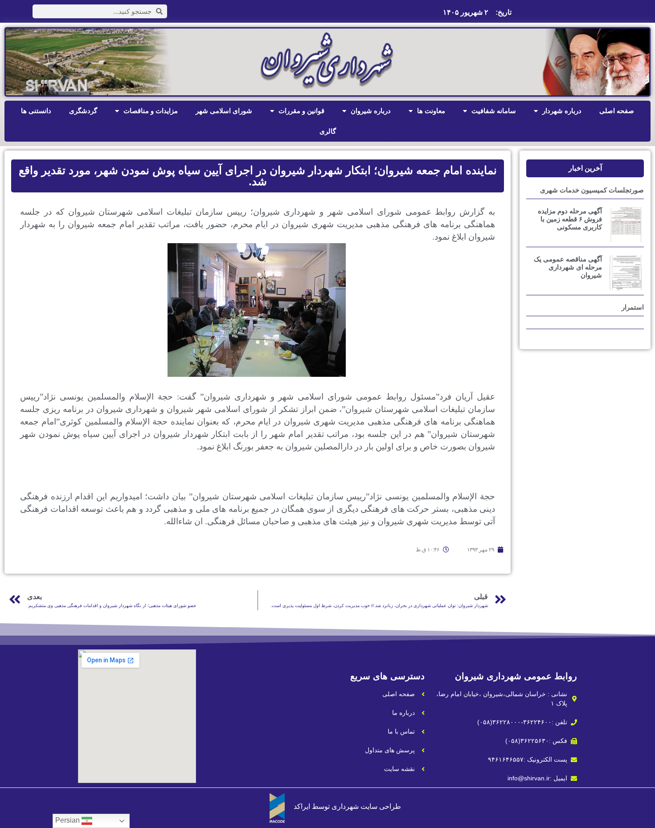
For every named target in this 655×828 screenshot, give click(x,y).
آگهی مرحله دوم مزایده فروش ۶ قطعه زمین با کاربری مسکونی (570, 219)
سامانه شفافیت (493, 110)
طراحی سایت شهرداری (366, 806)
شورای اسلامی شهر (224, 110)
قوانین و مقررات (301, 110)
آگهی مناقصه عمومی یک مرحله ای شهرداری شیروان (568, 267)
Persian (68, 820)
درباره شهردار (561, 110)
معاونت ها (431, 110)
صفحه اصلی (616, 110)
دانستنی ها (36, 110)
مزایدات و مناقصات (150, 110)
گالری (327, 131)
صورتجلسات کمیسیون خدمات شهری (592, 190)
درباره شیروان (371, 110)
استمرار (633, 307)
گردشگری (83, 110)
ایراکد (302, 806)
